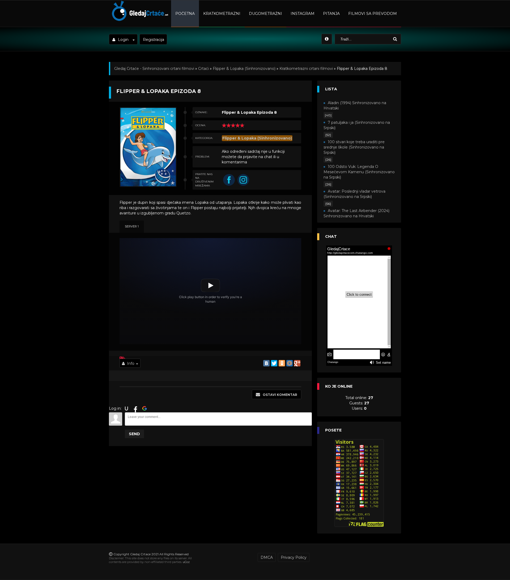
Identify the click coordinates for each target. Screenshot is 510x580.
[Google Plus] (297, 363)
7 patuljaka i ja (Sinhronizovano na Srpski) (357, 125)
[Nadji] (395, 39)
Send (134, 433)
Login (123, 39)
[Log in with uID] (126, 408)
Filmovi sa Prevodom (372, 13)
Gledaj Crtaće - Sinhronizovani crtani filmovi (154, 68)
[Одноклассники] (282, 363)
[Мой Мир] (289, 363)
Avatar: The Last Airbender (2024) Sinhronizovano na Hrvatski (356, 213)
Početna (185, 13)
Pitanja (331, 13)
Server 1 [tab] (132, 226)
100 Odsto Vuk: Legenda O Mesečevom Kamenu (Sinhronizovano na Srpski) (359, 172)
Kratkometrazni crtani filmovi (306, 68)
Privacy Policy (294, 557)
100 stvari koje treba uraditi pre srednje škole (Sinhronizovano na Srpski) (354, 147)
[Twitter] (274, 363)
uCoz (186, 562)
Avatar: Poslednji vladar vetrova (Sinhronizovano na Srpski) (354, 194)
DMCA (267, 557)
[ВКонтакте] (266, 363)
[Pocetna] (139, 20)
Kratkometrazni (221, 13)
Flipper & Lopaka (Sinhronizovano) (244, 68)
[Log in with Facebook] (135, 408)
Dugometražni (265, 13)
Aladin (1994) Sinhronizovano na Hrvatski (355, 105)
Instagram (302, 13)
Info (130, 363)
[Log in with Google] (144, 408)
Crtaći (203, 68)
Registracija (153, 39)
